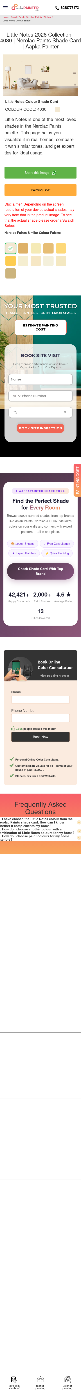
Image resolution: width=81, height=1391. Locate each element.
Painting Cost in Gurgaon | (46, 1300)
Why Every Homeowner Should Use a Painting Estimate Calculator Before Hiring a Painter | (40, 1265)
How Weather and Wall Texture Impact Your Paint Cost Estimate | (40, 1201)
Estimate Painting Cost (40, 327)
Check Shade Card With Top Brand (40, 571)
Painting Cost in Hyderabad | (40, 1311)
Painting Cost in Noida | (28, 1306)
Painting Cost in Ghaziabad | (31, 1316)
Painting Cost (40, 189)
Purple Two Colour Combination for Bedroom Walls (39, 1357)
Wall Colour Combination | (40, 1352)
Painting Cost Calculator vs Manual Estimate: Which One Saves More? (39, 1276)
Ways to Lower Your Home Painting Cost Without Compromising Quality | (40, 1211)
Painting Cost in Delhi (45, 1322)
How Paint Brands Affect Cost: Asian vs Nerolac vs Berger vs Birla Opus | (39, 1228)
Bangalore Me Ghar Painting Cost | (34, 1196)
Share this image (38, 172)
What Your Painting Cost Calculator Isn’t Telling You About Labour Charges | (39, 1238)
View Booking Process (55, 675)
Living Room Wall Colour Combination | (40, 1341)
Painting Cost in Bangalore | (30, 1295)
